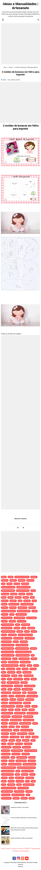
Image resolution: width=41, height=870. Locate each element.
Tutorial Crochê (19, 791)
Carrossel (12, 621)
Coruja (27, 631)
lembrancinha (32, 692)
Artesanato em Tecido (23, 587)
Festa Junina (5, 675)
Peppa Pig (5, 737)
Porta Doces (5, 750)
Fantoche (33, 669)
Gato (3, 682)
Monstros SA (13, 723)
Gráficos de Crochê (13, 682)
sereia (11, 778)
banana (10, 597)
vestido (32, 798)
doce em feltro (6, 658)
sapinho (4, 778)
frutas (9, 679)
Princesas (32, 757)
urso (28, 795)
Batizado (18, 597)
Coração (19, 631)
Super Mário (29, 778)
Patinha (13, 733)
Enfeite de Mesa (13, 662)
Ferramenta (11, 672)
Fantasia (25, 669)
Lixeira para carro (32, 696)
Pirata (18, 740)
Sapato (32, 774)
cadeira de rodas (21, 614)
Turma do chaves (23, 788)
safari (17, 774)
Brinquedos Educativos (8, 611)
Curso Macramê (6, 641)
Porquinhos (28, 744)
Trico (3, 784)
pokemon (25, 740)
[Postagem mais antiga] (23, 527)
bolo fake (27, 601)
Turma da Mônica (28, 784)
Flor (20, 675)
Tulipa (19, 784)
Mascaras (19, 706)
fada (18, 669)
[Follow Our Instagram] (18, 858)
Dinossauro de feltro (7, 655)
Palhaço (4, 727)
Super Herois (19, 778)
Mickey (4, 709)
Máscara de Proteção (8, 706)
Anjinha (9, 584)
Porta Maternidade (17, 750)
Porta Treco (5, 757)
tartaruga (11, 781)
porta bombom (6, 747)
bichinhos (5, 601)
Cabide (35, 611)
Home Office (18, 686)
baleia (3, 597)
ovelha (35, 723)
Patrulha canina (22, 733)
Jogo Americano (27, 689)
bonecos (4, 607)
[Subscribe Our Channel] (27, 858)
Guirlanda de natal (7, 686)
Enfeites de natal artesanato (9, 665)
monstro (4, 723)
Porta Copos (26, 747)
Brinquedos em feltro (24, 611)
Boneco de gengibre (27, 604)
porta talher (26, 754)
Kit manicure (16, 692)
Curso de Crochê (6, 638)
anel (3, 584)
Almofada (21, 580)
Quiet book (32, 761)
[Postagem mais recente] (18, 527)
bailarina (29, 594)
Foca (3, 679)
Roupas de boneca (27, 771)
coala (23, 628)
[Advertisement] (20, 43)
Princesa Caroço (21, 757)
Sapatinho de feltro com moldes (20, 807)
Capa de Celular (31, 618)
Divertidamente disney (22, 655)
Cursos (16, 641)
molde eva (5, 720)
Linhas (11, 696)
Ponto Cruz (19, 744)
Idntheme (20, 866)
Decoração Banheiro (7, 645)
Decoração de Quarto (22, 648)
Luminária (4, 699)
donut (14, 658)
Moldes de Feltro (28, 720)
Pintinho (12, 740)
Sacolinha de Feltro (7, 774)
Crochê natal (12, 635)
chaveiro (16, 628)
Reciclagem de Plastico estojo (26, 767)
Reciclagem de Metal (15, 764)
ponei (3, 744)
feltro (3, 672)
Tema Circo (20, 781)
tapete (4, 781)
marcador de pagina (15, 703)
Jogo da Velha (6, 692)
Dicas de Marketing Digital (23, 652)
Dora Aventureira (24, 658)
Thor (27, 781)
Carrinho (4, 621)
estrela (36, 665)
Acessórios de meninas (21, 577)
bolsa (34, 601)
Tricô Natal (11, 784)
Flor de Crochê (29, 675)
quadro (12, 761)
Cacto (11, 614)
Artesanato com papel (8, 587)
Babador (21, 594)
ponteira (10, 744)
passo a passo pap (26, 730)
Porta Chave (17, 747)
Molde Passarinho (16, 720)
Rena (17, 771)
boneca (4, 604)
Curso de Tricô (30, 638)
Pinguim (4, 740)
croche (4, 635)
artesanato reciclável (22, 590)
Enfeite (4, 662)
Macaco (12, 699)
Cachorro (4, 614)
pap (18, 727)
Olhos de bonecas (25, 723)
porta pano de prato (30, 750)
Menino (34, 706)
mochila (31, 709)
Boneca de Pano (13, 604)
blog (20, 601)
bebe (32, 597)
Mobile (24, 709)
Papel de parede (6, 730)
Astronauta (5, 594)
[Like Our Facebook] (14, 858)
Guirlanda (24, 682)
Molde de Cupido (32, 713)
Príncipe (4, 761)
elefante (34, 658)
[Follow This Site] (22, 858)
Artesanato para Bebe (8, 590)
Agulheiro (4, 580)
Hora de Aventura (29, 686)
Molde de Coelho (20, 713)
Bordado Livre (22, 607)
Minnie (11, 709)
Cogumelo (31, 628)
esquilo (22, 665)
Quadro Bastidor (21, 761)
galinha (34, 679)
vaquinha (24, 798)
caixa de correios (7, 618)
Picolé (28, 737)
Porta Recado (6, 754)
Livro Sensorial (20, 696)
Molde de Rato (28, 716)
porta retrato (16, 754)
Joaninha (17, 689)
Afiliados (33, 577)
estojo (29, 665)
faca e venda (10, 669)
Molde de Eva (6, 716)
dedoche (33, 648)
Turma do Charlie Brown (8, 788)
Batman (26, 597)
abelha (10, 577)
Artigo (33, 590)
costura (34, 631)
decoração (24, 641)
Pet (22, 737)
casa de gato (21, 621)
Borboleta (13, 607)
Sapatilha (24, 774)
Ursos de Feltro (6, 798)
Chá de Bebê (25, 624)
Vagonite (16, 798)
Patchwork (5, 733)
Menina (27, 706)
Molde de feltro (17, 716)
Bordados (32, 607)
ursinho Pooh (5, 795)
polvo (33, 740)
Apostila (16, 584)
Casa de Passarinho (7, 624)
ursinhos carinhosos (18, 795)
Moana (18, 709)
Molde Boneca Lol (7, 713)
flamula (14, 675)
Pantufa (12, 727)
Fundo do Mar (18, 679)
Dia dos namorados (7, 652)
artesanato (25, 584)
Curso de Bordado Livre (25, 635)
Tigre (33, 781)
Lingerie (4, 696)
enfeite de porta (25, 662)
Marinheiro (27, 703)
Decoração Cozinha (21, 645)
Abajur (4, 577)
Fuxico (27, 679)
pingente (35, 737)
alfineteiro (13, 580)
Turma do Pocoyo (7, 791)
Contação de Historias (8, 631)
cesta (17, 624)
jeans (9, 689)
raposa (4, 764)
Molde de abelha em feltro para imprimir (22, 838)
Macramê (20, 699)
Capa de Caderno (19, 618)
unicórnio (29, 791)
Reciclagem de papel (29, 764)
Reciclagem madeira (7, 771)
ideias (3, 689)
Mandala (4, 703)
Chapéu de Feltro (6, 628)
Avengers (13, 594)
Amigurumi (30, 580)
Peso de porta (14, 737)
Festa (18, 672)
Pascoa (16, 730)
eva (3, 669)
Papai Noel (25, 727)
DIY (33, 655)
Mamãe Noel (29, 699)
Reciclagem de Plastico (8, 767)
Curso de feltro (18, 638)
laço (24, 692)
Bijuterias (13, 601)
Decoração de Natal (7, 648)
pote (13, 757)
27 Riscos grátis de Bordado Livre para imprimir (24, 817)
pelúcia (31, 733)
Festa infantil (27, 672)
